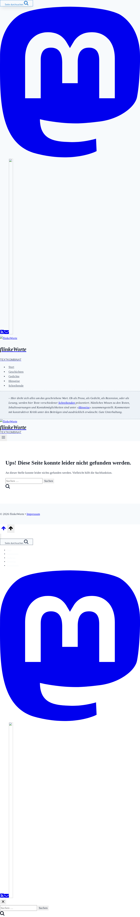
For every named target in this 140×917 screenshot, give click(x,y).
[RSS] (2, 333)
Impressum (33, 514)
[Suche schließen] (3, 901)
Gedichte (14, 376)
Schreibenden (66, 402)
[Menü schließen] (0, 536)
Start (11, 367)
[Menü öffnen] (3, 437)
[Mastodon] (70, 156)
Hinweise (14, 381)
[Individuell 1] (11, 897)
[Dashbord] (11, 333)
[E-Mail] (6, 333)
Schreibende (16, 385)
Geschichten (16, 371)
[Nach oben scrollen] (3, 529)
